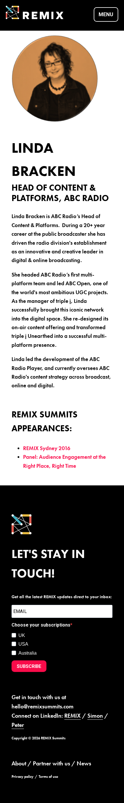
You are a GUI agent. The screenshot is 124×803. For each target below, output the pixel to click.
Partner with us (51, 763)
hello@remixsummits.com (43, 706)
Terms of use (48, 776)
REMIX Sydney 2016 (46, 448)
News (84, 763)
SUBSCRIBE (29, 666)
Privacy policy (22, 776)
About (19, 763)
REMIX (72, 715)
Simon (95, 715)
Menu (106, 14)
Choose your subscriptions (41, 625)
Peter (18, 725)
